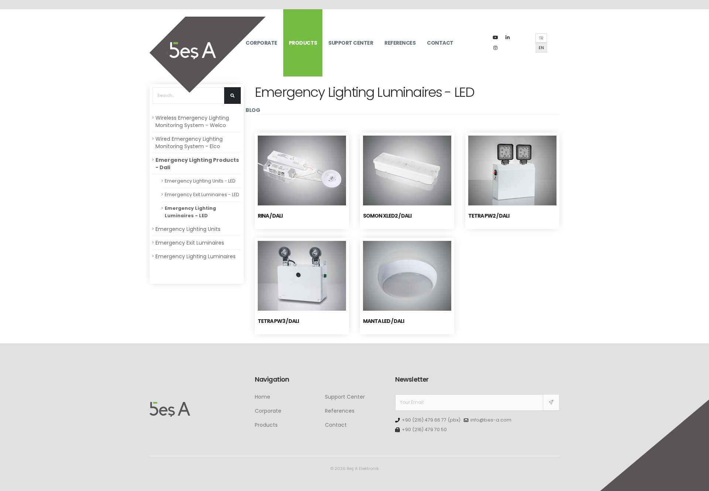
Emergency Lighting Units (187, 229)
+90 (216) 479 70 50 (424, 429)
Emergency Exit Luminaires (189, 242)
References (399, 43)
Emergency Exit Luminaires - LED (202, 194)
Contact (440, 43)
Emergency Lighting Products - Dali (197, 163)
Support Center (350, 43)
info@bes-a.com (490, 420)
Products (303, 43)
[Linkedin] (507, 38)
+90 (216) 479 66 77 (424, 420)
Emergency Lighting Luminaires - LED (190, 212)
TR (541, 38)
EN (541, 48)
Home (262, 396)
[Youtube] (495, 38)
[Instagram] (495, 48)
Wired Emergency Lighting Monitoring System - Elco (189, 142)
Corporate (261, 43)
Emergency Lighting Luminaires (195, 256)
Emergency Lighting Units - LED (200, 181)
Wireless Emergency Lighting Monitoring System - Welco (192, 121)
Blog (253, 110)
